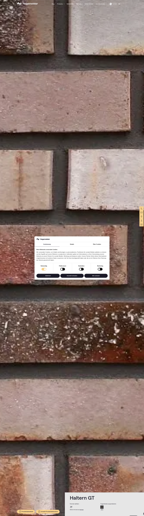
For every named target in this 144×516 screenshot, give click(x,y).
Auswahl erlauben (72, 275)
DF (71, 507)
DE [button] (119, 4)
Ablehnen (48, 275)
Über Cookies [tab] (97, 244)
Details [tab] (72, 244)
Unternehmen (89, 4)
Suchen (114, 4)
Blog (53, 4)
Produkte (60, 4)
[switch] (62, 269)
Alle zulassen (96, 275)
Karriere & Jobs (100, 4)
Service (78, 4)
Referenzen (70, 4)
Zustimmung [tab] (47, 244)
